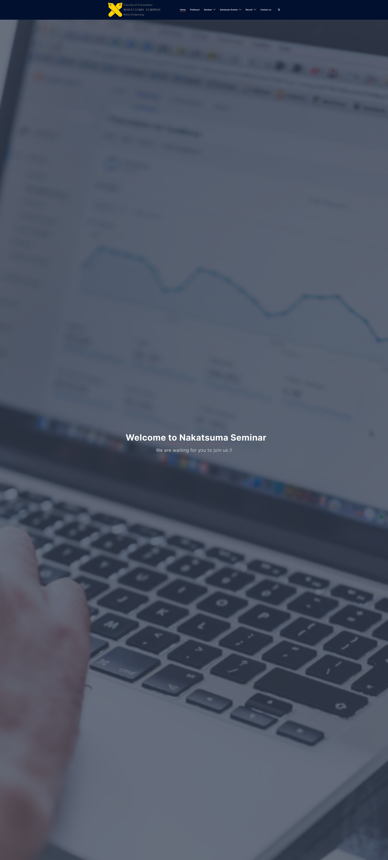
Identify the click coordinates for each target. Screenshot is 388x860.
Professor (195, 9)
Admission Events (229, 9)
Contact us (265, 9)
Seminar (208, 9)
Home (183, 9)
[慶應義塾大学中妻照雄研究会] (134, 9)
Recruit (249, 9)
